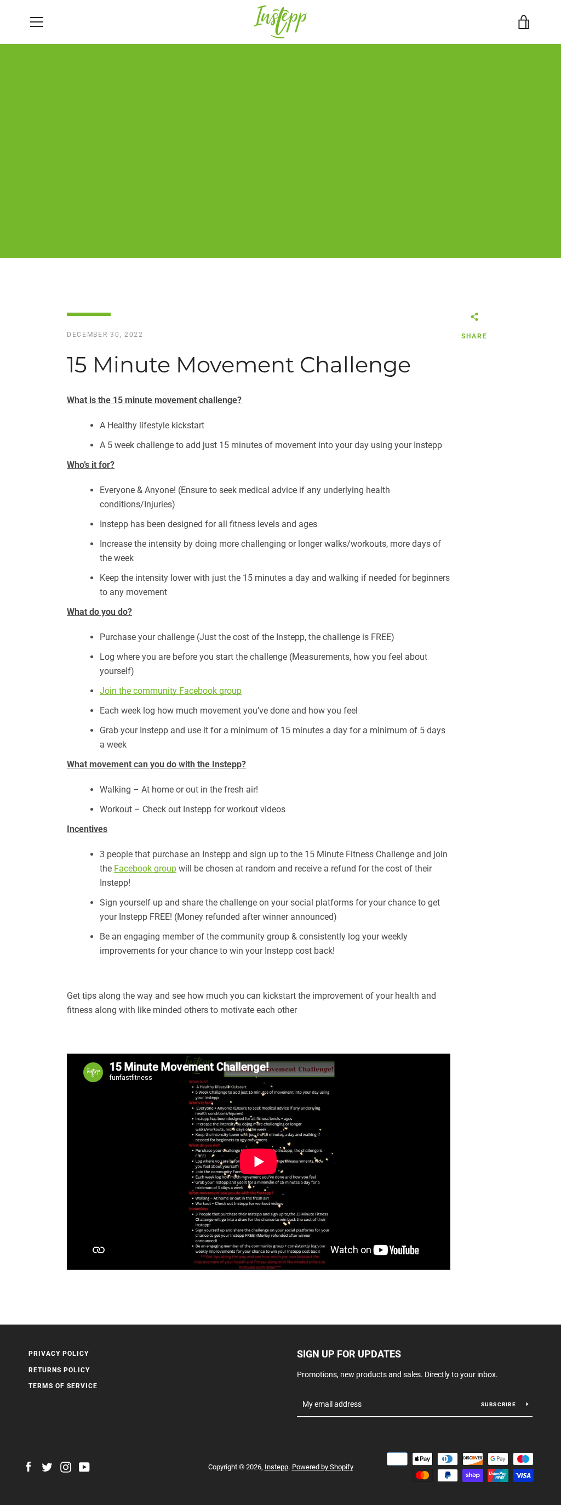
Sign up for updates (349, 1354)
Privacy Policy (58, 1353)
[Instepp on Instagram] (65, 1466)
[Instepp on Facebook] (28, 1466)
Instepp (276, 1467)
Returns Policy (59, 1370)
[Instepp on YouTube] (84, 1466)
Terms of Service (63, 1386)
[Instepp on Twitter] (47, 1466)
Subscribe (499, 1404)
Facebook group (145, 868)
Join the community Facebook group (171, 691)
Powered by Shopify (322, 1467)
